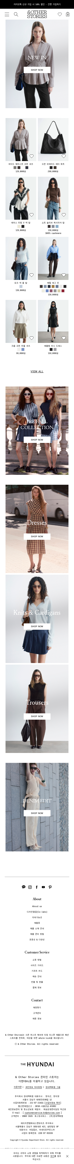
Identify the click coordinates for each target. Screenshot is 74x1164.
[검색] (16, 14)
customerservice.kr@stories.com (42, 1113)
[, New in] (37, 64)
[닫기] (67, 4)
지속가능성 (37, 917)
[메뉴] (6, 14)
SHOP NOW (37, 70)
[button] (21, 139)
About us (37, 906)
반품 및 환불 (37, 982)
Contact (37, 1000)
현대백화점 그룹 (53, 1087)
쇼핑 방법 (37, 960)
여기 (52, 1156)
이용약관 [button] (18, 1087)
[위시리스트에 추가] (31, 156)
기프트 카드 (37, 971)
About (37, 899)
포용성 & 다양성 (37, 940)
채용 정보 (37, 1019)
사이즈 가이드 (37, 965)
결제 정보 (37, 988)
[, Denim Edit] (37, 807)
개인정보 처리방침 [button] (33, 1087)
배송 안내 (37, 976)
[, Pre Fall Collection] (37, 430)
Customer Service (37, 952)
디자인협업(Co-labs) (37, 912)
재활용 (37, 923)
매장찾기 (37, 1008)
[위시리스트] (59, 14)
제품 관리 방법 (37, 934)
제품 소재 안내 (37, 928)
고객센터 (37, 1013)
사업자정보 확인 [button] (52, 1103)
